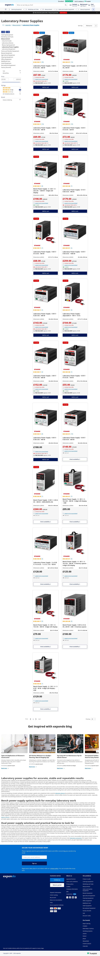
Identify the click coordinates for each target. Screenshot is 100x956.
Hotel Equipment (6, 63)
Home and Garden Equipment (10, 51)
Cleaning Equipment (7, 57)
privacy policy (54, 868)
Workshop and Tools (7, 37)
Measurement (5, 39)
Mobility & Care (5, 61)
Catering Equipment (7, 35)
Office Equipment (6, 59)
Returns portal (57, 885)
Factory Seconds (6, 67)
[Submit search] (66, 5)
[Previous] (30, 719)
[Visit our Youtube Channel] (67, 898)
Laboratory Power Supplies (10, 47)
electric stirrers (5, 817)
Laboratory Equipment (8, 49)
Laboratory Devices (7, 43)
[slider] (1, 82)
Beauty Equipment (6, 53)
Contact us (57, 880)
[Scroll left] (3, 12)
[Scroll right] (97, 12)
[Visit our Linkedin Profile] (73, 898)
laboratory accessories (76, 838)
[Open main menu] (5, 9)
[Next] (35, 719)
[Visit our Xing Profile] (76, 898)
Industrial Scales (6, 41)
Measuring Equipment (8, 45)
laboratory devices (60, 793)
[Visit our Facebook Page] (70, 898)
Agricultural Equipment (8, 55)
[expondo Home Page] (3, 25)
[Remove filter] (4, 32)
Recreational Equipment (8, 65)
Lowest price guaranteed (41, 79)
